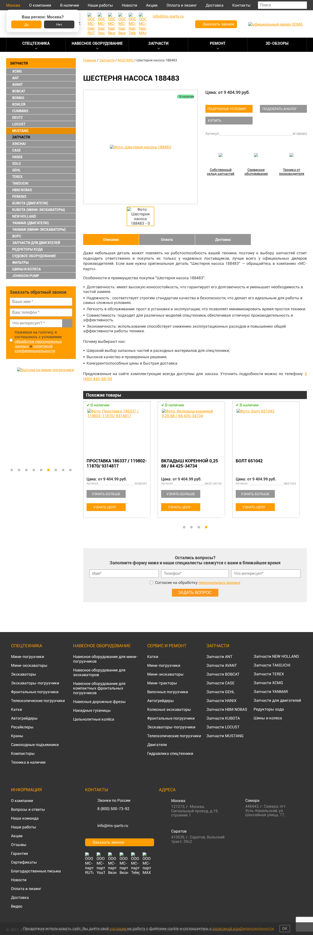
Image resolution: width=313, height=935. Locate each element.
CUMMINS (20, 111)
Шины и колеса (26, 269)
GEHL (16, 170)
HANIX (17, 157)
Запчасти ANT (219, 656)
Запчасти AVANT (221, 665)
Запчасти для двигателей (277, 700)
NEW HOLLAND (24, 216)
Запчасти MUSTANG (225, 736)
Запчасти (158, 43)
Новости (129, 5)
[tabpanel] (41, 416)
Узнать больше (106, 494)
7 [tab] (55, 470)
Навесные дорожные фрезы (99, 701)
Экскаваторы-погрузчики (35, 683)
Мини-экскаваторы (29, 665)
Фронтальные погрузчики (34, 692)
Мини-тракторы (162, 683)
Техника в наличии (28, 762)
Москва (13, 5)
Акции (151, 5)
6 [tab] (48, 470)
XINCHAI (19, 144)
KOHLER (18, 104)
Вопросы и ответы (28, 809)
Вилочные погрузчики (167, 692)
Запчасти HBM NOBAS (226, 709)
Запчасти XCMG (268, 682)
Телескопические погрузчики (38, 700)
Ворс (16, 236)
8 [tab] (63, 470)
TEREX (17, 177)
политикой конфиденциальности (35, 348)
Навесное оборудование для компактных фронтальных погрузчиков (99, 688)
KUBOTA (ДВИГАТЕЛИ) (30, 203)
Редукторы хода (27, 249)
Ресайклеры (22, 727)
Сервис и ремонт (167, 645)
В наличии (69, 5)
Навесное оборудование (97, 43)
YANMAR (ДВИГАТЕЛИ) (30, 223)
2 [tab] (19, 470)
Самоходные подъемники (35, 744)
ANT (15, 78)
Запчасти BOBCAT (223, 674)
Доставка (215, 5)
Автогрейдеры (24, 718)
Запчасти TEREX (269, 674)
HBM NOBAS (22, 190)
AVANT (17, 85)
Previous (8, 416)
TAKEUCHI (20, 183)
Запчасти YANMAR (271, 691)
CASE (16, 150)
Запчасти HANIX (221, 700)
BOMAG (18, 98)
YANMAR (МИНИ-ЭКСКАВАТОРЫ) (39, 230)
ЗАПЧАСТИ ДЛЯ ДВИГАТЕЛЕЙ (36, 243)
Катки (16, 709)
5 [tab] (41, 470)
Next (73, 416)
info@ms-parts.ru (112, 825)
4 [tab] (33, 470)
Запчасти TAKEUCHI (272, 665)
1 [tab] (11, 470)
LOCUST (18, 124)
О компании (40, 5)
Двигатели (157, 744)
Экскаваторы (23, 674)
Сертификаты (24, 862)
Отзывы (18, 844)
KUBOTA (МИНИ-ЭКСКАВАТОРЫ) (38, 210)
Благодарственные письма (36, 871)
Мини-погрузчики (27, 656)
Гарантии (19, 853)
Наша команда (25, 818)
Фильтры (20, 263)
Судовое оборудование (34, 256)
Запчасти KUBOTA (223, 718)
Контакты (241, 5)
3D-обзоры (277, 43)
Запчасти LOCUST (223, 727)
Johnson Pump (25, 276)
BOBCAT (18, 91)
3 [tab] (26, 470)
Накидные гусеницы (92, 710)
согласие (118, 928)
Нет (59, 24)
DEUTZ (17, 118)
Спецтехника (36, 43)
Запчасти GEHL (220, 692)
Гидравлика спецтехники (170, 753)
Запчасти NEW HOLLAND (276, 656)
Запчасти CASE (220, 683)
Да (26, 24)
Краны (17, 736)
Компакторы (23, 753)
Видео (16, 906)
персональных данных (219, 582)
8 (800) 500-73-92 (113, 808)
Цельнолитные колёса (93, 719)
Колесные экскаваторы (169, 709)
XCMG (17, 71)
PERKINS (19, 197)
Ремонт (217, 43)
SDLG (16, 164)
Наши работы (100, 5)
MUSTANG (20, 131)
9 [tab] (70, 470)
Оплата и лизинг (182, 5)
